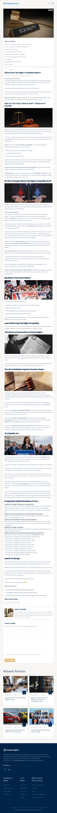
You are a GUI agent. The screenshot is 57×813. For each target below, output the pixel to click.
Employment (23, 788)
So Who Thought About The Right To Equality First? (16, 46)
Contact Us (22, 807)
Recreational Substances (39, 794)
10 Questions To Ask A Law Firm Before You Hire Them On (22, 592)
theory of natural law (21, 241)
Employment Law (8, 788)
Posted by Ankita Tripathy (25, 75)
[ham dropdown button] (52, 3)
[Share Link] (6, 602)
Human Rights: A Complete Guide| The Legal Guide (19, 589)
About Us (13, 807)
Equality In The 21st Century (11, 49)
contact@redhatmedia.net (36, 760)
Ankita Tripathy (20, 609)
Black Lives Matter (37, 785)
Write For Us (32, 807)
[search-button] (48, 3)
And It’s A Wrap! (9, 64)
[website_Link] (4, 769)
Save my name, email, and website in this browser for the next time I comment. (23, 654)
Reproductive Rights (37, 797)
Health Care (23, 794)
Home (5, 69)
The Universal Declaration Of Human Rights (15, 54)
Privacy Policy (43, 807)
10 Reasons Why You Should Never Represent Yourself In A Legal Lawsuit (26, 595)
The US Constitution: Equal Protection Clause (15, 56)
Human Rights (7, 791)
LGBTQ (34, 791)
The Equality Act (9, 59)
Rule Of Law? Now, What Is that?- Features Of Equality (17, 44)
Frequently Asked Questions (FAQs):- (13, 61)
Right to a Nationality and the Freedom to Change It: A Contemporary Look (39, 699)
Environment (23, 791)
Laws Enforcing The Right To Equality (13, 51)
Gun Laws (35, 788)
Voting (22, 797)
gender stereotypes (23, 483)
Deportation (6, 785)
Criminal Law (7, 794)
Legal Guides (11, 69)
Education (23, 785)
